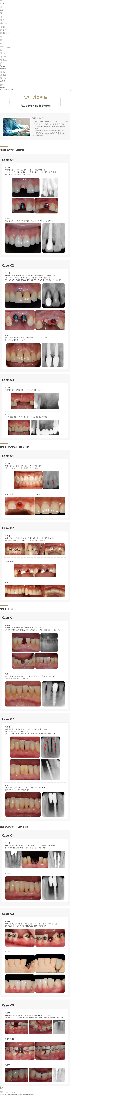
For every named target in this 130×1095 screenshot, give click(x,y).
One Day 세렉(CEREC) (4, 45)
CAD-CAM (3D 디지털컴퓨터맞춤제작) (7, 48)
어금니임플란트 (3, 28)
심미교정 (1, 39)
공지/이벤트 (2, 62)
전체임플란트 (2, 25)
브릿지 (1, 49)
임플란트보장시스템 (3, 33)
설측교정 (1, 40)
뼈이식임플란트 (3, 29)
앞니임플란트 (2, 26)
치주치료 (1, 9)
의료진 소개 (2, 19)
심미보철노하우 (3, 52)
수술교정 (1, 38)
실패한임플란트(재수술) (4, 32)
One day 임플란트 (3, 23)
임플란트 (1, 6)
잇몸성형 (1, 43)
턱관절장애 (2, 13)
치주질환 (1, 42)
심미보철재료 (2, 53)
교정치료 (1, 8)
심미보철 (1, 12)
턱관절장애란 (2, 59)
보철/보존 (2, 10)
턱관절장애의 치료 (3, 60)
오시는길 (1, 22)
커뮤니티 (1, 15)
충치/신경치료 (2, 46)
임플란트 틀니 (2, 77)
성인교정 (1, 36)
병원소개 (1, 5)
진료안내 (1, 20)
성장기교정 (2, 35)
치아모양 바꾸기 (3, 56)
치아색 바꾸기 (2, 58)
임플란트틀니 (2, 30)
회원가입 (1, 0)
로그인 (1, 2)
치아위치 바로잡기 (3, 55)
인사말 (1, 16)
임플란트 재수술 (3, 78)
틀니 (1, 50)
